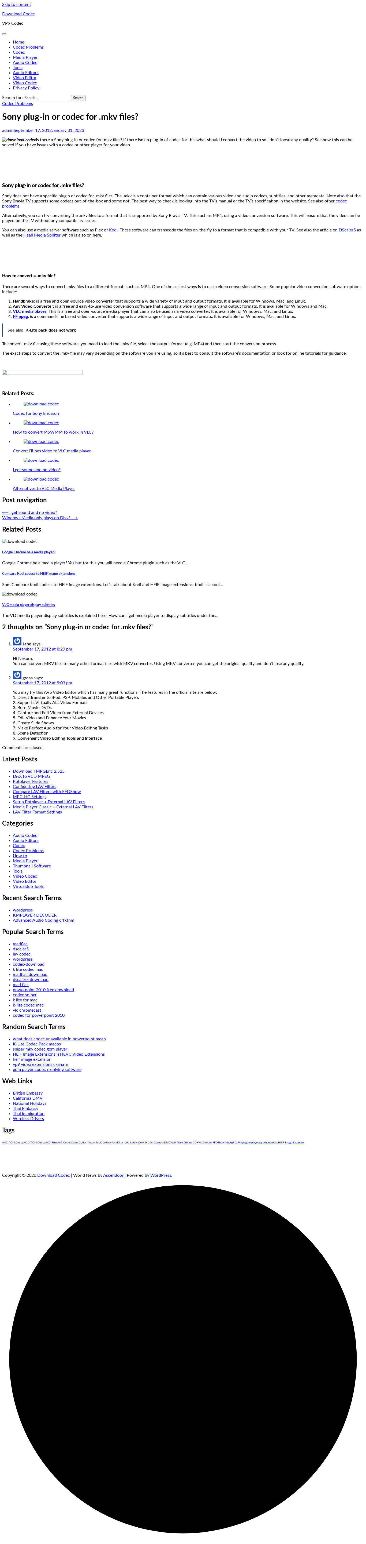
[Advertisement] (183, 164)
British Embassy (28, 1093)
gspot (262, 1142)
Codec (19, 52)
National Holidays (29, 1103)
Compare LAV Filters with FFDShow (47, 792)
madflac (20, 944)
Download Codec (18, 14)
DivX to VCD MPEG (31, 776)
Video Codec (25, 83)
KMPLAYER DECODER (35, 915)
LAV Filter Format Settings (37, 812)
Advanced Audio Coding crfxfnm (43, 920)
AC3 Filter (51, 1142)
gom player (252, 1142)
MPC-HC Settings (29, 797)
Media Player (25, 57)
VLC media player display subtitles (28, 605)
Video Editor (24, 78)
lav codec (22, 954)
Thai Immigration (28, 1113)
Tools (18, 68)
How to (20, 856)
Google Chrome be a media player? (28, 552)
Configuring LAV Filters (34, 786)
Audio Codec (25, 62)
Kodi (113, 230)
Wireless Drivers (28, 1119)
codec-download (28, 964)
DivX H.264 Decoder (151, 1142)
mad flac (21, 985)
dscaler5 (21, 949)
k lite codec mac (28, 969)
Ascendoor (113, 1175)
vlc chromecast (27, 1010)
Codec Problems (28, 47)
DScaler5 (347, 230)
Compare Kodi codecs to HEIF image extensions (38, 574)
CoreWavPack (109, 1142)
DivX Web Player (174, 1142)
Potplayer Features (30, 781)
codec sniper (25, 995)
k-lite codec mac (28, 1005)
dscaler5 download (30, 980)
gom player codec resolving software (47, 1069)
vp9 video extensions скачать (40, 1064)
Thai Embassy (25, 1108)
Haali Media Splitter (42, 235)
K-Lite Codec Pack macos (37, 1044)
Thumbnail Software (32, 866)
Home (18, 42)
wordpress (23, 910)
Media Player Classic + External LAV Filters (53, 807)
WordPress (160, 1175)
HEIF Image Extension (291, 1142)
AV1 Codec (64, 1142)
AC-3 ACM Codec (34, 1142)
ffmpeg (229, 1142)
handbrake (271, 1142)
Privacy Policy (26, 88)
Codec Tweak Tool (90, 1142)
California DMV (28, 1098)
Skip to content (16, 4)
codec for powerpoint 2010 (39, 1015)
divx (136, 1142)
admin (8, 130)
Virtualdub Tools (28, 886)
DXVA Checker (203, 1142)
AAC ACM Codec (12, 1142)
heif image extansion (32, 1059)
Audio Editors (26, 73)
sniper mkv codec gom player (40, 1049)
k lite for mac (25, 1000)
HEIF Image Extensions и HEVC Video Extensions (59, 1054)
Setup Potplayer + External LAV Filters (49, 802)
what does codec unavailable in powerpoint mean (59, 1039)
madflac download (30, 974)
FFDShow (218, 1142)
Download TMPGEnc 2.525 (39, 771)
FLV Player (239, 1142)
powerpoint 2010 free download (43, 990)
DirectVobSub (125, 1142)
